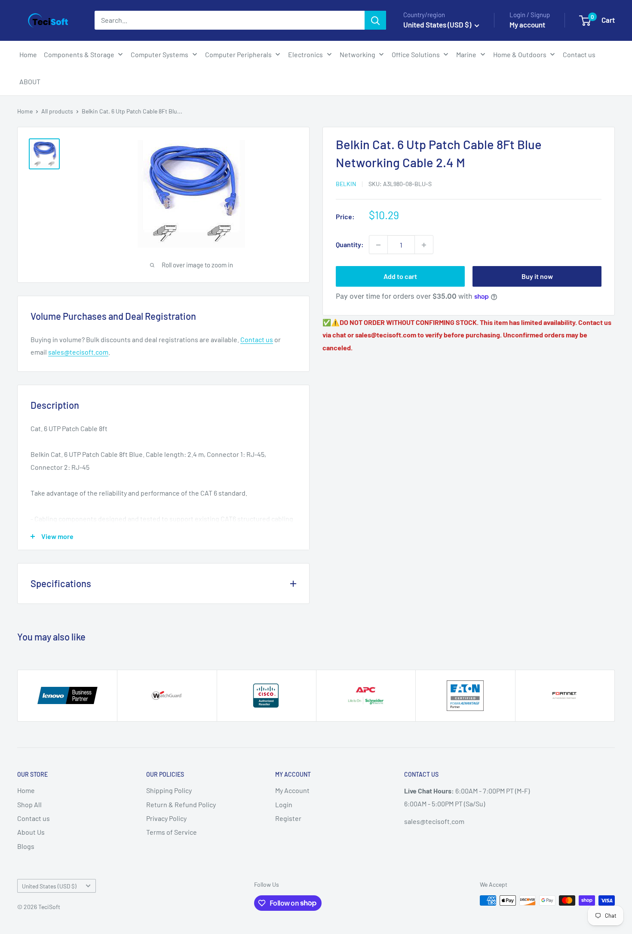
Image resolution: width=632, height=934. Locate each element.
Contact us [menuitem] (579, 54)
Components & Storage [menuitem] (79, 54)
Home (25, 111)
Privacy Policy (166, 818)
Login (283, 804)
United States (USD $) (49, 886)
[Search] (375, 20)
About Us (31, 832)
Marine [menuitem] (466, 54)
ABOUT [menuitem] (29, 81)
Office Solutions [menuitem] (416, 54)
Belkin (346, 183)
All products (57, 111)
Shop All (29, 804)
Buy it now (537, 277)
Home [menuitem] (28, 54)
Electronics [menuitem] (305, 54)
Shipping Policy (169, 790)
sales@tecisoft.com (78, 352)
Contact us (256, 339)
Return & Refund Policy (181, 804)
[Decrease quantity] (378, 245)
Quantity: (350, 245)
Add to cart (400, 277)
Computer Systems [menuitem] (159, 54)
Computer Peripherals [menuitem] (238, 54)
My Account (292, 790)
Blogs (25, 846)
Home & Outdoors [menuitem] (519, 54)
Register (288, 818)
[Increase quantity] (424, 245)
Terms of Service (171, 832)
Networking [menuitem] (357, 54)
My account (527, 24)
